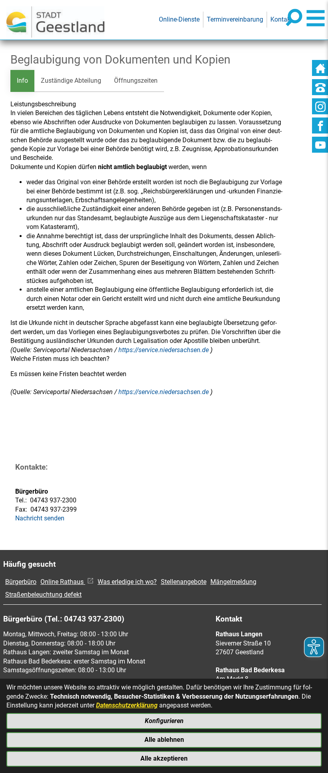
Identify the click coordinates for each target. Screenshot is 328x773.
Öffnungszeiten (136, 80)
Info (22, 80)
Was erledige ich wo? (127, 582)
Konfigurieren (164, 721)
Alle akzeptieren (164, 758)
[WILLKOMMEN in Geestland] (55, 19)
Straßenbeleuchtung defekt (43, 594)
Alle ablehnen (164, 739)
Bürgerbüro (20, 582)
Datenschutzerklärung (127, 705)
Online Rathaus (62, 582)
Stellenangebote (183, 582)
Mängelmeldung (233, 582)
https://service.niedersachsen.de (164, 350)
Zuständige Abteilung (71, 80)
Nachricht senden (39, 518)
